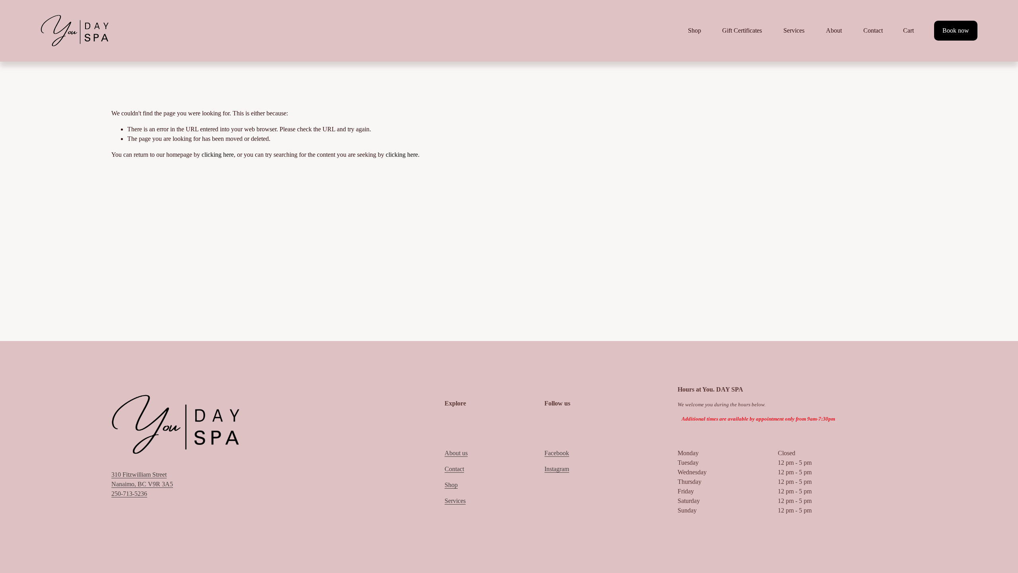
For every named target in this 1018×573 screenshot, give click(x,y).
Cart (908, 30)
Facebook (556, 453)
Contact (873, 30)
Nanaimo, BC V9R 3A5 (142, 484)
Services (793, 30)
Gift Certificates (742, 30)
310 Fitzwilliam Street (139, 474)
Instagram (556, 469)
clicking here (218, 154)
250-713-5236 (129, 493)
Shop (451, 484)
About (834, 30)
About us (456, 453)
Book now (955, 30)
